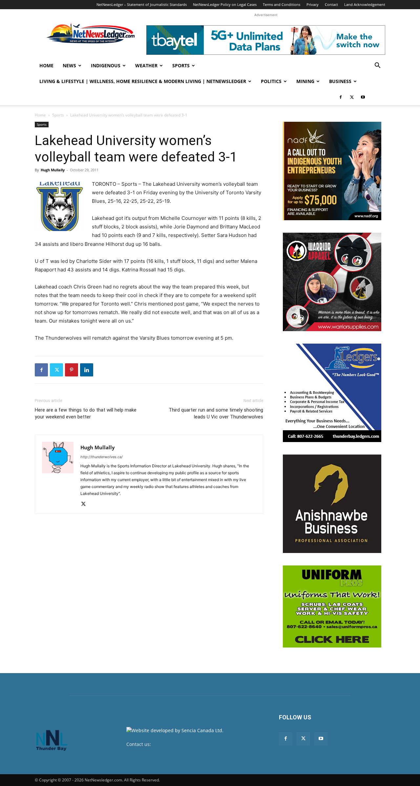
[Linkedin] (86, 369)
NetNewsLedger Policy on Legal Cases (225, 4)
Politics (271, 81)
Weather (146, 65)
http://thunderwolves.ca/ (101, 457)
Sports (181, 65)
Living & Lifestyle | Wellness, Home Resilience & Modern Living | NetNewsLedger (142, 81)
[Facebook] (341, 97)
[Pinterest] (71, 369)
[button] (377, 66)
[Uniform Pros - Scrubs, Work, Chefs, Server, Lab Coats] (332, 606)
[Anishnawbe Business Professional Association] (332, 504)
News (69, 65)
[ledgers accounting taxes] (332, 393)
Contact (331, 4)
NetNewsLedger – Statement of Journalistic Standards (141, 4)
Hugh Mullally (53, 169)
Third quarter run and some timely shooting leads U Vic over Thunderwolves (216, 413)
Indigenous (105, 65)
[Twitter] (352, 97)
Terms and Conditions (281, 4)
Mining (305, 81)
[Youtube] (363, 97)
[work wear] (332, 282)
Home (46, 65)
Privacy (312, 4)
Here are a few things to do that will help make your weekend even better (85, 413)
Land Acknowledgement (364, 4)
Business (340, 81)
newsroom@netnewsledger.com (187, 744)
